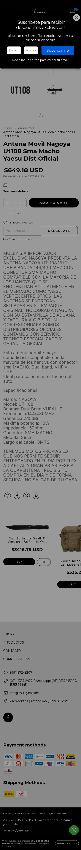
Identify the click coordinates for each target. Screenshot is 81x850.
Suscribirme (58, 50)
